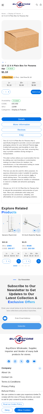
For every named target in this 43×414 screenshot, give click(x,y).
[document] (21, 403)
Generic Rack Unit (9, 235)
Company (6, 368)
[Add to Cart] (18, 261)
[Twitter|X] (21, 361)
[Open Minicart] (40, 5)
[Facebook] (8, 361)
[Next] (39, 222)
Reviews (22, 130)
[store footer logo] (21, 343)
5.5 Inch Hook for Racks (31, 235)
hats (36, 145)
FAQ (21, 135)
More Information (21, 124)
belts (32, 175)
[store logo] (21, 5)
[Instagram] (15, 361)
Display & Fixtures (15, 13)
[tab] (21, 119)
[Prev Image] (3, 223)
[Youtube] (34, 361)
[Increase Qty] (9, 92)
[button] (3, 62)
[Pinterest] (27, 361)
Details (21, 119)
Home (4, 13)
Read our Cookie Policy (12, 404)
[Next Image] (19, 223)
